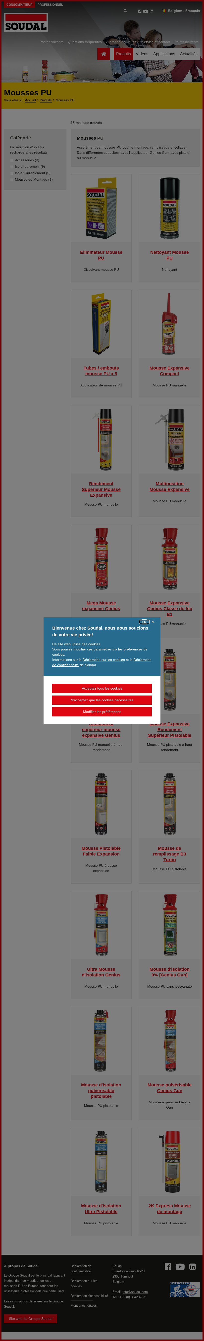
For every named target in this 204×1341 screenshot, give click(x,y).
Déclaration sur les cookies (104, 660)
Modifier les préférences (102, 712)
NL (153, 621)
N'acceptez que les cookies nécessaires (102, 700)
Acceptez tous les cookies (102, 688)
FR (144, 621)
